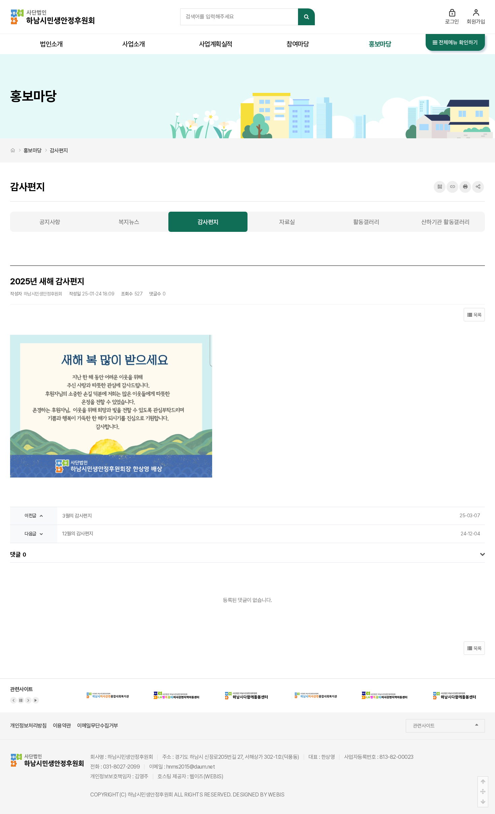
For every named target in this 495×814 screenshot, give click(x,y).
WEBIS (276, 794)
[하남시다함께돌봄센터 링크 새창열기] (246, 691)
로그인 (452, 22)
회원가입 (476, 22)
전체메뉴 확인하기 (457, 42)
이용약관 (62, 725)
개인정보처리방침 (28, 725)
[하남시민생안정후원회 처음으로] (52, 12)
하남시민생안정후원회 (150, 794)
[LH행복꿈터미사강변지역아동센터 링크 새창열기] (177, 691)
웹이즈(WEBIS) (206, 776)
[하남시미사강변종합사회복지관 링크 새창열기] (107, 691)
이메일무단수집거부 (97, 725)
